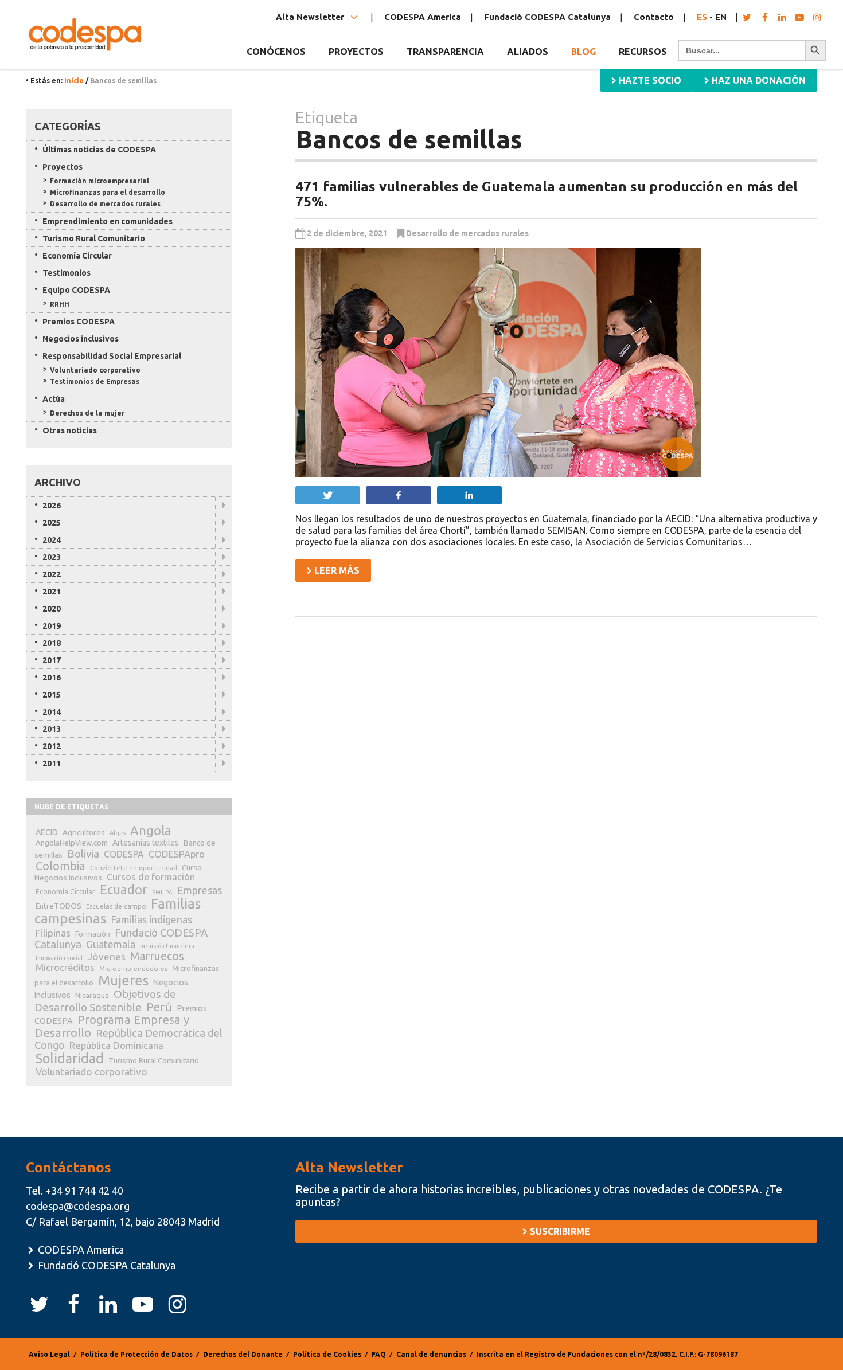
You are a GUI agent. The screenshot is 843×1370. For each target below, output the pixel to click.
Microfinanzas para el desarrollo (107, 192)
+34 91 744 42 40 (84, 1190)
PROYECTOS (356, 51)
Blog (583, 51)
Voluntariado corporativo (95, 370)
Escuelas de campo (116, 906)
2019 (51, 626)
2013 (51, 729)
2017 (51, 660)
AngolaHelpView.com (72, 843)
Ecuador (123, 890)
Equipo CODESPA (76, 290)
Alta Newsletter (311, 17)
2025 (51, 522)
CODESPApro (177, 853)
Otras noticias (69, 430)
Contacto (654, 17)
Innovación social (59, 957)
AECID (47, 832)
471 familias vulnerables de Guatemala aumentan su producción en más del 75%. (546, 194)
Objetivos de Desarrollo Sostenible (105, 1000)
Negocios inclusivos (80, 338)
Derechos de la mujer (87, 413)
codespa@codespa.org (78, 1206)
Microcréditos (65, 967)
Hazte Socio (648, 80)
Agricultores (84, 832)
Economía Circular (77, 255)
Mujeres (123, 980)
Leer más (336, 570)
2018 (51, 643)
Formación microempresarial (99, 181)
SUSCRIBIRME (559, 1231)
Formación (92, 934)
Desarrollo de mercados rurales (467, 233)
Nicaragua (92, 995)
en (721, 17)
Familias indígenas (151, 919)
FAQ (379, 1354)
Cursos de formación (151, 877)
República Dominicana (116, 1045)
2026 (51, 505)
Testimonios (66, 272)
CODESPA (124, 854)
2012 (51, 746)
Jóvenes (106, 956)
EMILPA (162, 892)
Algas (118, 832)
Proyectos (62, 166)
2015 (51, 694)
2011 (51, 763)
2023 (51, 557)
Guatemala (110, 944)
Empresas (199, 890)
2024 (51, 540)
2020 (51, 608)
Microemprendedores (133, 968)
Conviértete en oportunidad (133, 867)
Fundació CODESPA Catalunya (547, 17)
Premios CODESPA (78, 321)
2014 (51, 712)
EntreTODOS (58, 905)
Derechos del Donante (243, 1354)
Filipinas (53, 932)
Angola (150, 830)
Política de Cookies (327, 1354)
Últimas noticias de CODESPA (99, 149)
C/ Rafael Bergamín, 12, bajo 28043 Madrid (123, 1221)
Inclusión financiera (167, 945)
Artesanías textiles (145, 842)
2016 (51, 677)
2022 (51, 574)
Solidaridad (70, 1058)
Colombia (60, 865)
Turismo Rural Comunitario (93, 238)
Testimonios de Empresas (94, 381)
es (702, 17)
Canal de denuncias (431, 1354)
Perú (159, 1006)
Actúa (53, 399)
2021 (51, 591)
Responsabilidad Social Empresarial (111, 356)
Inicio (74, 80)
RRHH (59, 304)
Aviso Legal (49, 1354)
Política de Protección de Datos (136, 1354)
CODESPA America (422, 17)
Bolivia (83, 853)
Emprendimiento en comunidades (107, 221)
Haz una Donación (757, 80)
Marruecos (157, 956)
